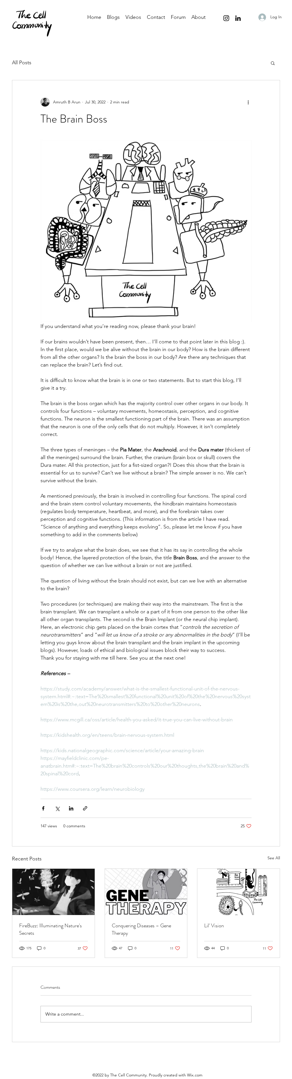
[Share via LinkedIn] (71, 808)
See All (273, 857)
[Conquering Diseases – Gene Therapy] (146, 892)
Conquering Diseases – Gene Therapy (141, 929)
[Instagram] (226, 18)
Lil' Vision (214, 925)
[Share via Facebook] (43, 808)
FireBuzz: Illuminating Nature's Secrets (50, 929)
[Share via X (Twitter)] (57, 808)
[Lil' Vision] (238, 892)
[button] (272, 63)
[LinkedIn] (238, 18)
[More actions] (248, 102)
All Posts (21, 62)
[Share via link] (85, 808)
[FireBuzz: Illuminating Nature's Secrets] (53, 892)
